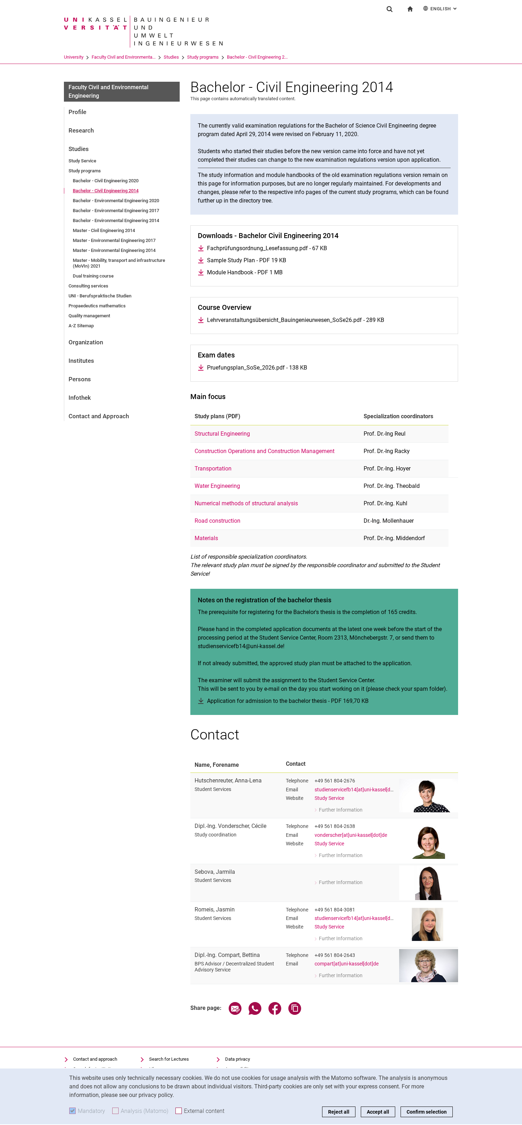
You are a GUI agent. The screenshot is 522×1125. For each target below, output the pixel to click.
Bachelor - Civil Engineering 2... (257, 57)
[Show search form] (389, 8)
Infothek (80, 397)
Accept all (378, 1112)
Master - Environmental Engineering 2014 (114, 250)
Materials (206, 538)
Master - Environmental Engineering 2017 (114, 240)
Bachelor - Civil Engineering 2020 (105, 180)
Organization (86, 342)
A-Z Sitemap (81, 325)
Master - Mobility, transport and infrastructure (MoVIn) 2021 (119, 263)
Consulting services (88, 286)
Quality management (89, 315)
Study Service (82, 160)
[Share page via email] (235, 1013)
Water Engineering (217, 486)
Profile (77, 111)
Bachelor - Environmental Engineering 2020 (116, 200)
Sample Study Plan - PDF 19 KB (246, 260)
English (444, 8)
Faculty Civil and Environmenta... (124, 57)
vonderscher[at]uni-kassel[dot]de (351, 835)
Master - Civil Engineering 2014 (104, 230)
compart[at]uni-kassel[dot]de (347, 964)
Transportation (213, 468)
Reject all (338, 1112)
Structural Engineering (222, 433)
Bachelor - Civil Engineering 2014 (105, 190)
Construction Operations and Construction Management (265, 451)
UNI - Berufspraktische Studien (100, 295)
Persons (80, 379)
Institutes (81, 360)
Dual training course (93, 276)
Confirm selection (427, 1112)
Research (81, 130)
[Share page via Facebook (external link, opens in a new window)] (274, 1013)
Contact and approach (95, 1059)
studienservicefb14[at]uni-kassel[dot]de (358, 790)
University (73, 57)
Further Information (339, 810)
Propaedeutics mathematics (97, 305)
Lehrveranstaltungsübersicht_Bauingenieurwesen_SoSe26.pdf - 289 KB (295, 320)
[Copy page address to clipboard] (294, 1013)
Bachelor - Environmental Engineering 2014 (116, 220)
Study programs (203, 57)
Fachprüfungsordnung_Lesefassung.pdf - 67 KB (267, 248)
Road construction (217, 520)
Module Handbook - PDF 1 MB (245, 272)
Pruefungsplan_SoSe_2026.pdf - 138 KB (257, 367)
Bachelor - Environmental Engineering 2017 (116, 210)
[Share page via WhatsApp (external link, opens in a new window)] (255, 1013)
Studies (171, 57)
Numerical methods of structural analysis (246, 503)
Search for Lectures (169, 1059)
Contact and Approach (99, 416)
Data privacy (237, 1059)
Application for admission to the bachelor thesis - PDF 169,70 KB (288, 701)
